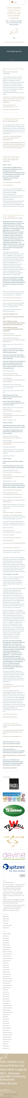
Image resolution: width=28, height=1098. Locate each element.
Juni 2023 (5, 1019)
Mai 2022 (5, 1048)
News (12, 72)
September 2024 (6, 985)
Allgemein (5, 916)
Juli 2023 (5, 1016)
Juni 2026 (5, 938)
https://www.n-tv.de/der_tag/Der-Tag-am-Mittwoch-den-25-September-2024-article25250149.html (12, 138)
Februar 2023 (6, 1028)
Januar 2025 (5, 976)
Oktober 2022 (6, 1037)
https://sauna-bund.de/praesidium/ (11, 109)
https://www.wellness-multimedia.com (12, 547)
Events (16, 159)
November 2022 (6, 1034)
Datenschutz (9, 1097)
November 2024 (6, 981)
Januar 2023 (5, 1030)
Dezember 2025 (6, 951)
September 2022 (6, 1039)
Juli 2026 (5, 936)
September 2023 (6, 1012)
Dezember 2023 (6, 1005)
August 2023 (5, 1014)
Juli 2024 (5, 990)
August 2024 (5, 987)
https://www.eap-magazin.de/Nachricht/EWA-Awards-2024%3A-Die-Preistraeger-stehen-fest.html (13, 731)
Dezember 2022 (6, 1032)
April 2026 (5, 942)
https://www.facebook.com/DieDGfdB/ (12, 182)
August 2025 (5, 960)
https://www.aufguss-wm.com (10, 717)
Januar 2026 (5, 949)
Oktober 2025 (6, 956)
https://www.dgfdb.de (8, 185)
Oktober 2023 (6, 1010)
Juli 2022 (5, 1043)
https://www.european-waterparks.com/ (12, 736)
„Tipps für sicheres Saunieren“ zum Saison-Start (13, 69)
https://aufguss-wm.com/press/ (10, 714)
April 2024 (5, 996)
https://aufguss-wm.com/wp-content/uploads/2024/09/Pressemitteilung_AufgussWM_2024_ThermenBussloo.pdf (14, 322)
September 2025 (6, 958)
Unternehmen (6, 73)
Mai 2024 (5, 994)
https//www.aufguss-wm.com (10, 314)
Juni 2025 (5, 965)
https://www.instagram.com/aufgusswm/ (12, 297)
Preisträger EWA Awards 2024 (10, 723)
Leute (16, 72)
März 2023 (5, 1025)
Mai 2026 (5, 940)
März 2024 (5, 999)
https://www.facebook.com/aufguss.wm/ (12, 300)
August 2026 (5, 933)
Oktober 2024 (6, 983)
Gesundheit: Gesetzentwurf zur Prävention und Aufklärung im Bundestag (14, 119)
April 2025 (5, 969)
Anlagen (20, 218)
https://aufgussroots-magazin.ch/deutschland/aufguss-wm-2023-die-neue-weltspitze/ (14, 686)
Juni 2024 (5, 992)
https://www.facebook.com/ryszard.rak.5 (12, 537)
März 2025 (5, 972)
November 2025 (6, 954)
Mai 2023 (5, 1021)
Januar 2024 (5, 1003)
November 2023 (6, 1007)
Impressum (2, 1097)
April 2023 (5, 1023)
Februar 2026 (6, 947)
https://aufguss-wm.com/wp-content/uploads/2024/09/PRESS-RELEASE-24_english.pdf (13, 329)
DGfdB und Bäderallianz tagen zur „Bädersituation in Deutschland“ (11, 157)
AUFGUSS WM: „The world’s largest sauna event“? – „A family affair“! (13, 215)
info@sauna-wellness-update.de (10, 1094)
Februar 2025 (6, 974)
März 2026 (5, 945)
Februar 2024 (6, 1001)
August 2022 (5, 1041)
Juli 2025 (5, 963)
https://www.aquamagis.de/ (10, 768)
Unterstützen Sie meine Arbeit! (14, 42)
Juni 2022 (5, 1046)
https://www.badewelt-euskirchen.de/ (12, 746)
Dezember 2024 (6, 978)
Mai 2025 (5, 967)
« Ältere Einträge (6, 777)
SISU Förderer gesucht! (14, 51)
